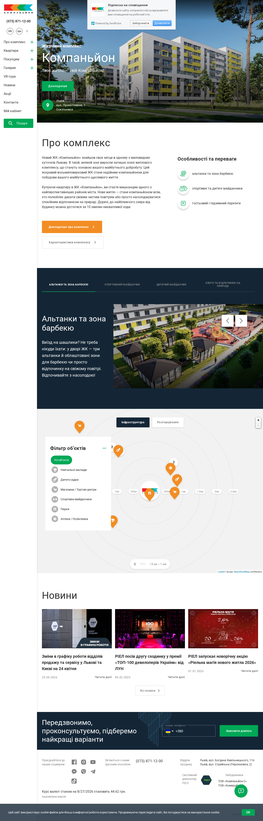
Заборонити (140, 23)
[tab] (68, 285)
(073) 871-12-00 (18, 21)
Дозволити (162, 23)
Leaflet (221, 571)
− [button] (258, 425)
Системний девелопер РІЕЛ (189, 779)
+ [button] (258, 420)
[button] (61, 460)
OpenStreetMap (241, 571)
